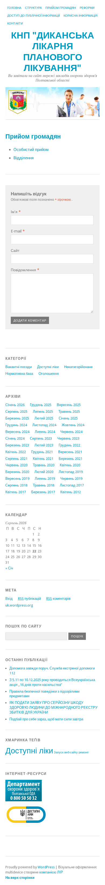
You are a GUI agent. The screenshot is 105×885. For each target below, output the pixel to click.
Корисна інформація (80, 15)
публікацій (29, 599)
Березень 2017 (43, 492)
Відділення (23, 158)
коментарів (58, 599)
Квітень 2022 (15, 452)
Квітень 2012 (70, 492)
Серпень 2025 (16, 412)
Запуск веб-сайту (66, 752)
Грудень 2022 (69, 445)
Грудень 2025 (40, 405)
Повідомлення (25, 270)
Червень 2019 (71, 479)
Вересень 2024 (17, 432)
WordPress (46, 867)
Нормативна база (19, 374)
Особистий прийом (30, 149)
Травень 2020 (43, 465)
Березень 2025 (17, 418)
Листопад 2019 (71, 472)
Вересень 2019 (17, 479)
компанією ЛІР (51, 872)
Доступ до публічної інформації (33, 15)
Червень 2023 (68, 438)
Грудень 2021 (42, 452)
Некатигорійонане (78, 367)
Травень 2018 (43, 485)
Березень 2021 (70, 459)
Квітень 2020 (70, 465)
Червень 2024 (71, 432)
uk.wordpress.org (19, 605)
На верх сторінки (19, 878)
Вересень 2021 (70, 452)
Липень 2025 (43, 412)
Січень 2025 (68, 418)
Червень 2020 (16, 465)
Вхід (9, 599)
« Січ (9, 568)
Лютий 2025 (43, 418)
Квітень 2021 (43, 459)
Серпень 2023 (41, 438)
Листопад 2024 (44, 425)
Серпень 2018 (16, 485)
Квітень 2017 (15, 492)
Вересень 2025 (69, 405)
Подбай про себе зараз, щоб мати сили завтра (46, 719)
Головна (14, 8)
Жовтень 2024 (73, 425)
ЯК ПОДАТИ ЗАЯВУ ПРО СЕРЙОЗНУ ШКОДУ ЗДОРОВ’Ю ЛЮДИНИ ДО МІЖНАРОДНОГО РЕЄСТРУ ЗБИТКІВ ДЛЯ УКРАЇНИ (53, 707)
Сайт (15, 250)
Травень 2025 (69, 412)
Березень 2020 (17, 472)
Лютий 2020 (43, 472)
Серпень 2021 (16, 459)
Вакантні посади (18, 367)
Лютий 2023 (43, 445)
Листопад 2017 (72, 485)
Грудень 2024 (16, 425)
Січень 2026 (14, 405)
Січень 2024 (14, 438)
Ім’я (16, 212)
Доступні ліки (48, 367)
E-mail (18, 231)
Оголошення (48, 374)
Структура (33, 8)
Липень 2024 (45, 432)
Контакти (15, 23)
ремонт (84, 752)
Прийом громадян (61, 8)
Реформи (87, 8)
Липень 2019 (45, 479)
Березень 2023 (17, 445)
